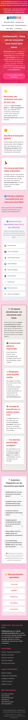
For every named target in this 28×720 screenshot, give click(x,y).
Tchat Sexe (14, 584)
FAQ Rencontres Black (8, 663)
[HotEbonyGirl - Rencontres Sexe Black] (14, 17)
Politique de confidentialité (9, 676)
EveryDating (14, 609)
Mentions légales (6, 673)
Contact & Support (7, 681)
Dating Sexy (14, 597)
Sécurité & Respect (20, 25)
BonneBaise (14, 603)
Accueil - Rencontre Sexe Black (11, 652)
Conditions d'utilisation (8, 678)
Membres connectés (8, 655)
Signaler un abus (7, 684)
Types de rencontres (8, 25)
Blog (11, 28)
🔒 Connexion (18, 28)
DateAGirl (14, 590)
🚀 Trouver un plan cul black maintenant (14, 76)
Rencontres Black (9, 22)
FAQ (7, 28)
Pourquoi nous (19, 22)
